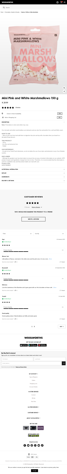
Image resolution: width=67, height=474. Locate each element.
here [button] (57, 467)
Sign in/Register (33, 377)
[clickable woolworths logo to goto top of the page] (33, 338)
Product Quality (8, 250)
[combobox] (35, 8)
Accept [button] (34, 470)
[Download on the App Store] (24, 345)
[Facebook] (25, 445)
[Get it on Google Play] (33, 345)
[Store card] (26, 428)
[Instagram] (35, 445)
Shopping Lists (33, 383)
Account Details (33, 387)
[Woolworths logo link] (7, 2)
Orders (33, 380)
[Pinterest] (32, 445)
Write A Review (33, 219)
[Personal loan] (40, 428)
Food (2, 12)
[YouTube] (39, 445)
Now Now (33, 401)
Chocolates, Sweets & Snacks (12, 12)
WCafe (33, 398)
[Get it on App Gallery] (42, 345)
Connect (33, 395)
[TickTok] (42, 445)
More (50, 259)
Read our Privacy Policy (21, 367)
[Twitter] (28, 445)
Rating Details (36, 207)
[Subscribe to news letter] (64, 363)
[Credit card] (33, 428)
